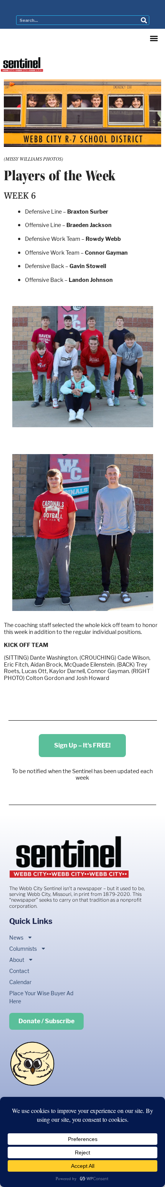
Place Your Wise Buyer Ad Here (41, 997)
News (16, 937)
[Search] (144, 20)
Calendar (20, 982)
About (16, 960)
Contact (19, 971)
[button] (153, 38)
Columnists (23, 948)
